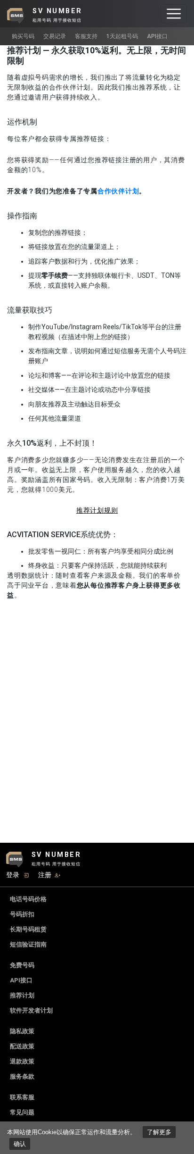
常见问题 (22, 1112)
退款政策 (22, 1061)
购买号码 (23, 36)
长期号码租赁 (28, 929)
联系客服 (22, 1097)
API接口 (157, 36)
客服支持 (86, 36)
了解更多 (159, 1132)
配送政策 (22, 1046)
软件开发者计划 (31, 1010)
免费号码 (22, 965)
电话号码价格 (28, 899)
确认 (20, 1143)
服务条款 (22, 1076)
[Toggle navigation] (174, 13)
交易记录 (54, 36)
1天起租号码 (122, 36)
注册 (44, 875)
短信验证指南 (28, 944)
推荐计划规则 (97, 510)
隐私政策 (22, 1031)
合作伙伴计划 (118, 191)
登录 (12, 875)
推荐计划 (22, 995)
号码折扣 (22, 914)
